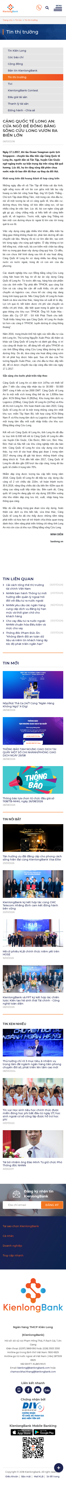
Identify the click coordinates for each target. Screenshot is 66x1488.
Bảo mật (26, 1476)
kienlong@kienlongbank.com (33, 1367)
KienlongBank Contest (23, 90)
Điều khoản (12, 1476)
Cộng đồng (15, 64)
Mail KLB (38, 1476)
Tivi (10, 83)
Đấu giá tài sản (17, 97)
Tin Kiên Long (17, 50)
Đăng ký (52, 1205)
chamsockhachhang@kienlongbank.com (33, 1371)
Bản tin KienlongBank (22, 70)
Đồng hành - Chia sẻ (21, 110)
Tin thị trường (17, 77)
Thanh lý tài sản (18, 103)
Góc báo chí (15, 57)
